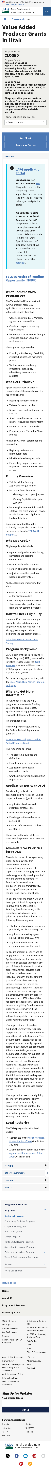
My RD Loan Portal (14, 1270)
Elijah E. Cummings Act (36, 1352)
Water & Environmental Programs (21, 1257)
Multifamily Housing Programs (20, 1241)
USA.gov (30, 1357)
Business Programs (15, 1216)
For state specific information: (20, 116)
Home (5, 1290)
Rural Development (22, 10)
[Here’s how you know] (25, 3)
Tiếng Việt (6, 1428)
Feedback (31, 1368)
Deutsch (29, 1424)
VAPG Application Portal (28, 171)
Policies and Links (10, 1328)
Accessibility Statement (12, 1357)
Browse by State (11, 1312)
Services (8, 1264)
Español (5, 1424)
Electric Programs (13, 1231)
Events (8, 1187)
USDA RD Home (9, 1321)
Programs (10, 1210)
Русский (6, 1435)
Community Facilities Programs (20, 1221)
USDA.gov (6, 1324)
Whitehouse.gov (34, 1361)
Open (29, 1344)
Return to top (9, 1282)
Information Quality (10, 1378)
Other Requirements (15, 1172)
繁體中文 (30, 1428)
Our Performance (10, 1332)
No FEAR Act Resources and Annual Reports (37, 1329)
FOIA (29, 1348)
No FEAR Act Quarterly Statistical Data (36, 1336)
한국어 (5, 1431)
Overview (9, 156)
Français (29, 1431)
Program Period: (13, 60)
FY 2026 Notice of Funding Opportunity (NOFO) (25, 278)
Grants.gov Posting (25, 145)
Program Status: (13, 51)
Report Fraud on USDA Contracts (12, 1341)
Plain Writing (32, 1341)
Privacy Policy (8, 1361)
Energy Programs (13, 1236)
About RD (7, 1298)
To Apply (9, 1165)
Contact (9, 1180)
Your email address (12, 1397)
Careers (5, 1336)
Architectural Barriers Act (36, 1322)
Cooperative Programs (16, 1226)
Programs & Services (21, 19)
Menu (47, 11)
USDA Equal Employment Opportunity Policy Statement (13, 1367)
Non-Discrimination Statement (10, 1383)
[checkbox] (48, 1173)
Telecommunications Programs (20, 1252)
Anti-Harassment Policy (12, 1374)
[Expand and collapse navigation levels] (44, 1209)
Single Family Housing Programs (20, 1247)
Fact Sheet (25, 138)
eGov (29, 1364)
